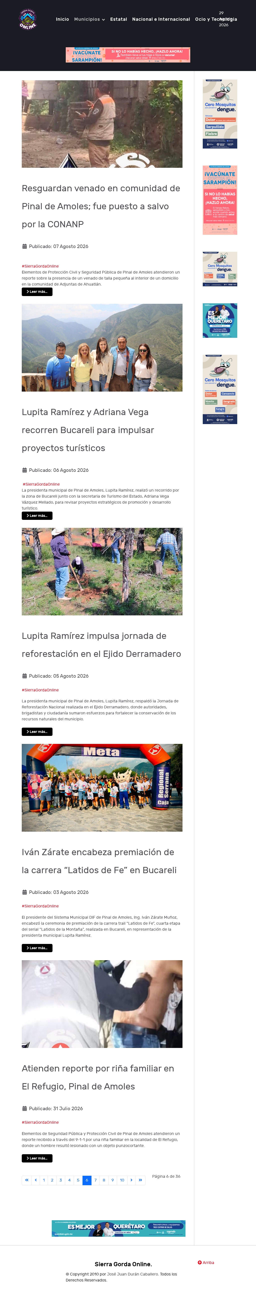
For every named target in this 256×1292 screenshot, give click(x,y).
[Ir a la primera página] (27, 1180)
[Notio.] (28, 19)
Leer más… (38, 292)
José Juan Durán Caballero (132, 1274)
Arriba (208, 1262)
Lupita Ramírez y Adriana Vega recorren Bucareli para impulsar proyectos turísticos (88, 430)
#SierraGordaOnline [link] (40, 266)
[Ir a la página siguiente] (131, 1180)
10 (122, 1180)
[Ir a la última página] (141, 1180)
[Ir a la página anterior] (36, 1180)
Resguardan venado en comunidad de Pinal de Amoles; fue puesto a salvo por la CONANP (101, 206)
